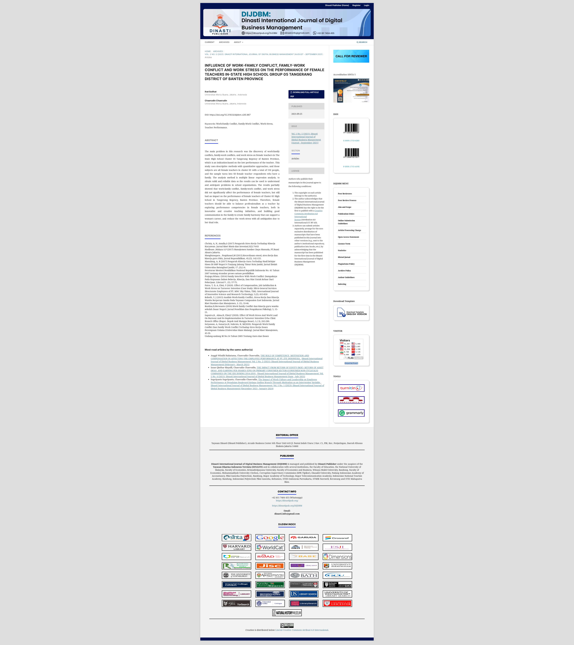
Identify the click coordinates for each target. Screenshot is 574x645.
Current (210, 42)
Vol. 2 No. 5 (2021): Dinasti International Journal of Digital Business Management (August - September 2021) (264, 54)
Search (362, 42)
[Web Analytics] (351, 363)
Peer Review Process (347, 200)
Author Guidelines (346, 277)
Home (208, 51)
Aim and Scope (344, 207)
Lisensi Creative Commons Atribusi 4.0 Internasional (301, 630)
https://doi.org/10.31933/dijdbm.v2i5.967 (230, 114)
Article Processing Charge (349, 230)
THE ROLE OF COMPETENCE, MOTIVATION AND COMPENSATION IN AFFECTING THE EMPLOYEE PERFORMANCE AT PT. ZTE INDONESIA (260, 357)
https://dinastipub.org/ (287, 500)
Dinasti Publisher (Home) (337, 5)
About (238, 42)
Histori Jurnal (344, 257)
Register (356, 5)
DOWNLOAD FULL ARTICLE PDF (304, 94)
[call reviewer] (351, 61)
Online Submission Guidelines (346, 222)
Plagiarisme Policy (346, 264)
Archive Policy (344, 270)
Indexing (342, 284)
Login (366, 5)
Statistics (342, 250)
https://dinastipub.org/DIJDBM (287, 505)
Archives (224, 42)
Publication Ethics (346, 214)
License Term (344, 243)
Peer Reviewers (345, 193)
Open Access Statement (348, 237)
